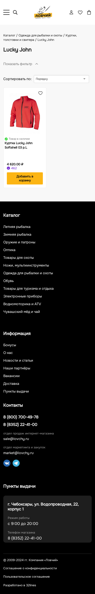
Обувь (8, 281)
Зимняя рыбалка (17, 234)
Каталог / (11, 35)
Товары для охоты (18, 258)
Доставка (11, 384)
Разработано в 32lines (19, 585)
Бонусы (9, 345)
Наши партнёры (16, 368)
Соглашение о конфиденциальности (30, 568)
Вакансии (11, 376)
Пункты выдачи (16, 391)
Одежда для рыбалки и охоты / (42, 35)
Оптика (9, 250)
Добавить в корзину (25, 178)
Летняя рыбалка (16, 227)
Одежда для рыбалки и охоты (28, 273)
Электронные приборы (22, 296)
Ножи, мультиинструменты (26, 265)
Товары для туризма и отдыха (28, 288)
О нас (8, 353)
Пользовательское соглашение (26, 577)
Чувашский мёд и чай (21, 312)
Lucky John (46, 40)
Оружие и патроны (19, 242)
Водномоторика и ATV (22, 304)
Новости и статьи (18, 360)
